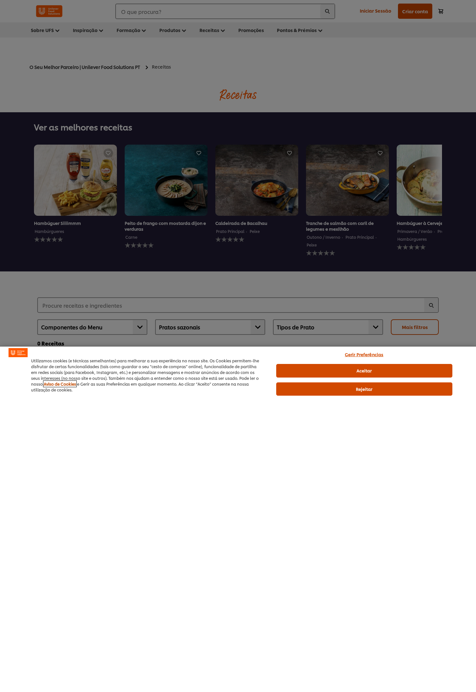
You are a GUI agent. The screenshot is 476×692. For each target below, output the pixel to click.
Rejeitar (364, 389)
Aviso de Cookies (60, 384)
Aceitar (364, 370)
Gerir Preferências (364, 354)
